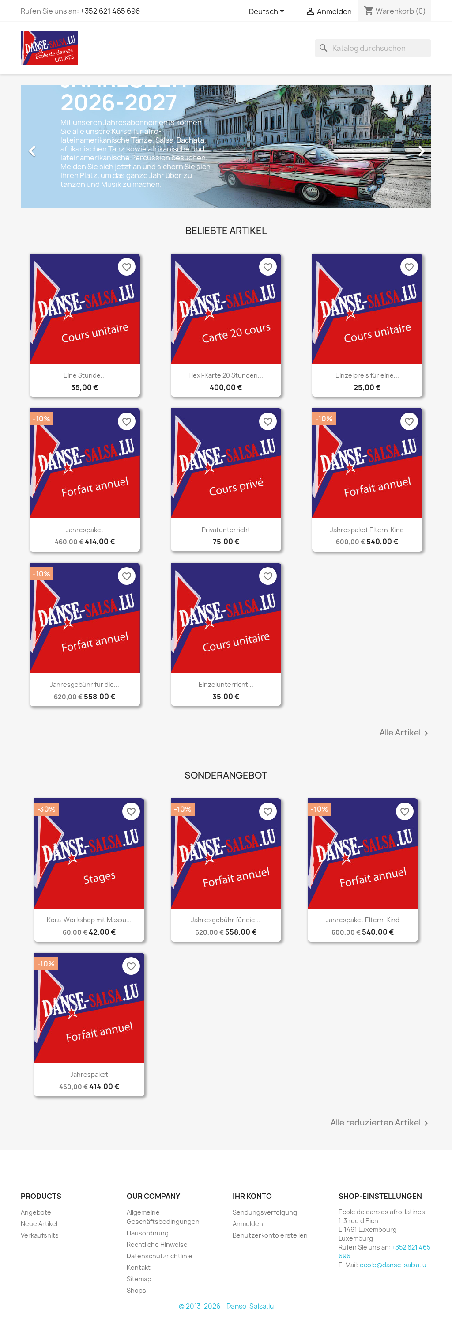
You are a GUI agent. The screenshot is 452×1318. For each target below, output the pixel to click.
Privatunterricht (226, 530)
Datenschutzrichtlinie (159, 1256)
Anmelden (248, 1224)
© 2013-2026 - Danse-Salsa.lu (226, 1306)
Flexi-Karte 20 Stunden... (225, 375)
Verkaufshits (40, 1235)
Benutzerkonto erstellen (270, 1235)
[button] (52, 146)
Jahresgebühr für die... (84, 684)
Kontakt (139, 1267)
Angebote (36, 1212)
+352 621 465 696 (110, 11)
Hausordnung (148, 1233)
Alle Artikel (405, 733)
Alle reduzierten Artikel (381, 1123)
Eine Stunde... (85, 375)
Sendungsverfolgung (265, 1212)
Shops (136, 1290)
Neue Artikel (39, 1224)
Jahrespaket (85, 530)
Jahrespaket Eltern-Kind (367, 530)
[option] (226, 146)
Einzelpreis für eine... (367, 375)
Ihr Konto (252, 1196)
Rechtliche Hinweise (157, 1244)
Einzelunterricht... (226, 684)
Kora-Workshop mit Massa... (89, 920)
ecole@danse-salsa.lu (393, 1265)
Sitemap (139, 1279)
